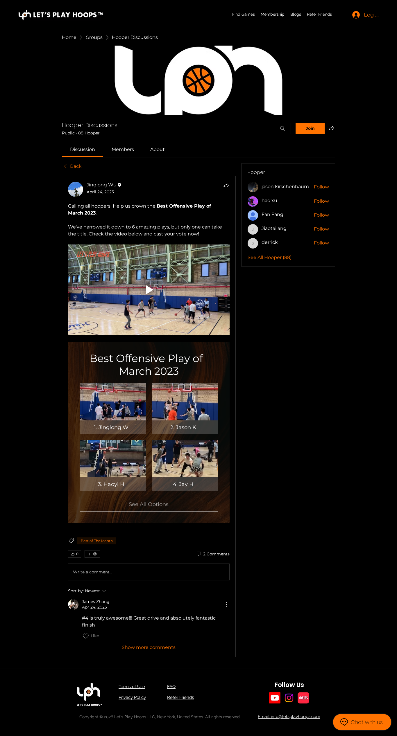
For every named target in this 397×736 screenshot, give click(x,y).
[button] (113, 408)
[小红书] (303, 697)
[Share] (226, 185)
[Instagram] (289, 697)
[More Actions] (226, 604)
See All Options (149, 504)
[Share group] (331, 128)
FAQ (171, 686)
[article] (149, 416)
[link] (82, 149)
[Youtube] (274, 697)
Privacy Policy (132, 697)
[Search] (282, 128)
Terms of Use (132, 686)
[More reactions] (92, 554)
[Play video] (149, 289)
